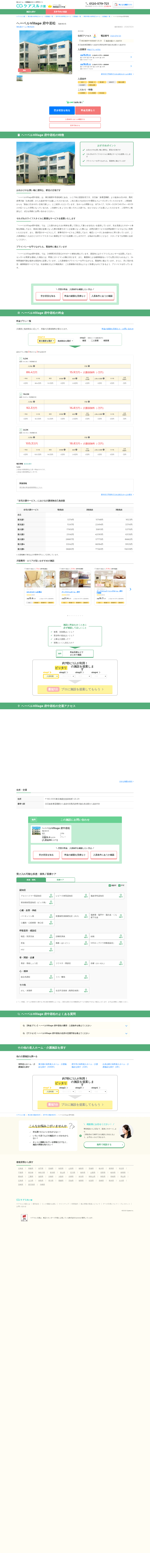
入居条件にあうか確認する (75, 119)
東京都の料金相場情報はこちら (30, 487)
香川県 (50, 1180)
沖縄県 (42, 1184)
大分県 (121, 1180)
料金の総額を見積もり (75, 296)
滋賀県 (40, 1176)
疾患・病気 (31, 880)
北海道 (20, 1168)
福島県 (81, 1168)
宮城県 (50, 1168)
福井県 (82, 1172)
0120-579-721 (115, 36)
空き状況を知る (62, 110)
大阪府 (60, 1176)
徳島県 (40, 1180)
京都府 (50, 1176)
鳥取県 (102, 1176)
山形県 (71, 1168)
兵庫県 (71, 1176)
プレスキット (125, 1204)
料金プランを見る (94, 49)
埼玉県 (121, 1168)
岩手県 (40, 1168)
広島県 (20, 1180)
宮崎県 (20, 1184)
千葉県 (20, 1172)
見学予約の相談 (60, 12)
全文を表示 (28, 464)
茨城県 (91, 1168)
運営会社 (36, 1204)
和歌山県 (92, 1176)
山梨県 (92, 1172)
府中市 (64, 799)
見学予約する (75, 125)
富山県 (62, 1172)
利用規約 (74, 1204)
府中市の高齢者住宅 (49, 1115)
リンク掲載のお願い (49, 1204)
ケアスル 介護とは (23, 1204)
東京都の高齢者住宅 (34, 1115)
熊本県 (111, 1180)
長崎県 (101, 1180)
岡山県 (123, 1176)
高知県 (71, 1180)
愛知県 (20, 1176)
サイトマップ (64, 1204)
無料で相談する (104, 1144)
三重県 (30, 1176)
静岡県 (123, 1172)
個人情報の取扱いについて (90, 1204)
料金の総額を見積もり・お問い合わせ (118, 329)
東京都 (30, 1172)
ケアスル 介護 (20, 16)
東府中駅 (109, 41)
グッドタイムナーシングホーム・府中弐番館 (110, 592)
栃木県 (101, 1168)
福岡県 (81, 1180)
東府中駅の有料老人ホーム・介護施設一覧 (97, 16)
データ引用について (110, 1204)
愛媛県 (60, 1180)
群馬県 (111, 1168)
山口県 (30, 1180)
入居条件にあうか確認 (101, 296)
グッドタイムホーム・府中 (71, 592)
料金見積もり (88, 110)
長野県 (102, 1172)
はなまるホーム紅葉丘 (34, 592)
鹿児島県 (31, 1184)
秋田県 (60, 1168)
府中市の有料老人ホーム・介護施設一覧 (68, 16)
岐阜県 (113, 1172)
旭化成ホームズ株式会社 (25, 27)
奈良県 (81, 1176)
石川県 (72, 1172)
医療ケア (60, 880)
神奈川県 (41, 1172)
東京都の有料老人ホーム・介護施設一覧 (40, 16)
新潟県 (52, 1172)
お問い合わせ (21, 1206)
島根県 (113, 1176)
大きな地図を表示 (125, 781)
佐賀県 (91, 1180)
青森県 (30, 1168)
